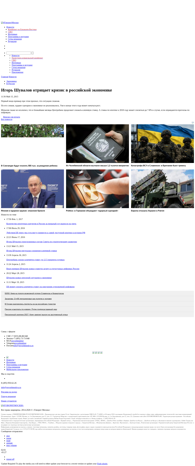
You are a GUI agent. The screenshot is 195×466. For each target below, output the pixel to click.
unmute (9, 443)
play (8, 436)
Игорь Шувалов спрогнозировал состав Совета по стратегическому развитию (41, 242)
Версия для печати (11, 117)
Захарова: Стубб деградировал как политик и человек (28, 299)
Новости (10, 27)
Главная (4, 77)
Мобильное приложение (17, 369)
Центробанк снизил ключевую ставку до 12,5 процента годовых (35, 260)
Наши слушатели (9, 401)
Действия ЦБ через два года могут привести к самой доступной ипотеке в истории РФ (45, 233)
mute (8, 441)
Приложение (17, 72)
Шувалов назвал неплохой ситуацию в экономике (29, 278)
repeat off (10, 459)
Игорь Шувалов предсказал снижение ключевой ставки (31, 251)
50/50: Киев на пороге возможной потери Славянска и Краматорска (34, 293)
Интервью (12, 34)
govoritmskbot (17, 341)
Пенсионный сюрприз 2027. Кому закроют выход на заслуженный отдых (36, 314)
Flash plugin (102, 464)
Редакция (12, 41)
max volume (11, 445)
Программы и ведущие (18, 36)
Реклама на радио (9, 392)
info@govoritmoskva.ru (23, 345)
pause (8, 438)
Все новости (6, 119)
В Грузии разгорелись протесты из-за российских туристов (30, 304)
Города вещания (8, 396)
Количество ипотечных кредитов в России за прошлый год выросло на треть (41, 224)
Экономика (11, 81)
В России (10, 83)
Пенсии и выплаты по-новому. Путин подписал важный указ (31, 309)
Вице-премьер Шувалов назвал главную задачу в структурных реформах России (42, 269)
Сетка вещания (15, 39)
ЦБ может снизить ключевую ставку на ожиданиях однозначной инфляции (40, 287)
